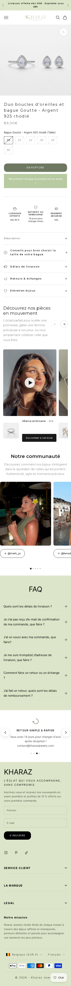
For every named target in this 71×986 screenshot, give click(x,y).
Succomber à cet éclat (39, 437)
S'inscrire (17, 835)
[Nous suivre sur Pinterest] (16, 853)
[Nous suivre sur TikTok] (26, 853)
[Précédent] (5, 732)
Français (54, 954)
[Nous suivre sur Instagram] (6, 853)
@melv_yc (14, 553)
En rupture (35, 167)
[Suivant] (66, 732)
